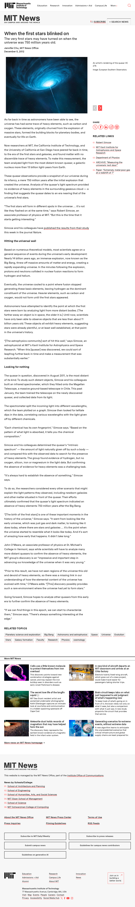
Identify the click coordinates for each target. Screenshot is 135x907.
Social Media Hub (51, 898)
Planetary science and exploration (23, 634)
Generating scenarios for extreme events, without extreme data (113, 723)
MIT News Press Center (58, 817)
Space (94, 634)
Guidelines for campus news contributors (100, 845)
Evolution (119, 634)
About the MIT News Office (18, 817)
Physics (66, 640)
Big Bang (49, 634)
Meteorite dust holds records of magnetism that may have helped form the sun (48, 724)
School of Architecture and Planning (26, 786)
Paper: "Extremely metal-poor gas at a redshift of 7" (113, 171)
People (44, 895)
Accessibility (36, 898)
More (114, 5)
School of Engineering (19, 790)
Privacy (25, 898)
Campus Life (101, 5)
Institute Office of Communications (85, 775)
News (78, 877)
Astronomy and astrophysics (72, 634)
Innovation (67, 5)
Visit (24, 895)
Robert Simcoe (103, 142)
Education (42, 5)
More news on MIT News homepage (23, 742)
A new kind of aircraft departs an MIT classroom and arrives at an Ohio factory (112, 669)
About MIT (54, 881)
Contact (60, 895)
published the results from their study (66, 228)
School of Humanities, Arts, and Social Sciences (32, 794)
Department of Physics (108, 157)
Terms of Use (95, 817)
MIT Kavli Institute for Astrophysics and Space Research (108, 150)
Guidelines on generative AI (35, 855)
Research (54, 5)
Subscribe (100, 22)
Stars (8, 640)
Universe (106, 634)
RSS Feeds (94, 823)
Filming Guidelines (56, 823)
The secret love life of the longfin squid (47, 694)
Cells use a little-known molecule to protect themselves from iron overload (47, 669)
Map (30, 895)
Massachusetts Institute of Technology (40, 888)
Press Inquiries (12, 823)
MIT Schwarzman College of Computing (28, 807)
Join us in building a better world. (115, 878)
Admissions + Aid (83, 5)
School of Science (17, 803)
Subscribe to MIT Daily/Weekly (35, 836)
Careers (51, 895)
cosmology (79, 640)
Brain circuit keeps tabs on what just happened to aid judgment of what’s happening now (112, 695)
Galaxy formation (24, 640)
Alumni (25, 881)
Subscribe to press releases (99, 836)
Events (36, 895)
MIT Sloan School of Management (25, 798)
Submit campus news (35, 845)
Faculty (40, 640)
